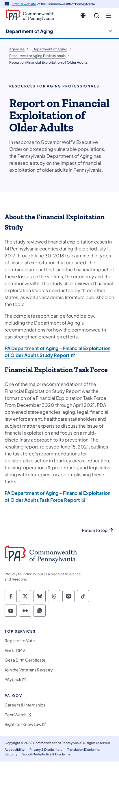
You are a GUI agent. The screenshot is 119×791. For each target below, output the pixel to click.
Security (11, 754)
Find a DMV (15, 650)
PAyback (13, 679)
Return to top (94, 530)
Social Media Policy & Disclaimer (47, 754)
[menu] (108, 15)
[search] (97, 15)
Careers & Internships (25, 704)
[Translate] (83, 15)
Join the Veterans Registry (29, 669)
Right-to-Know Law (23, 724)
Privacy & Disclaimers (45, 749)
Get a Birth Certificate (25, 660)
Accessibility (15, 749)
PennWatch (16, 714)
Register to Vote (20, 640)
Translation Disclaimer (84, 749)
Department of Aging (29, 31)
